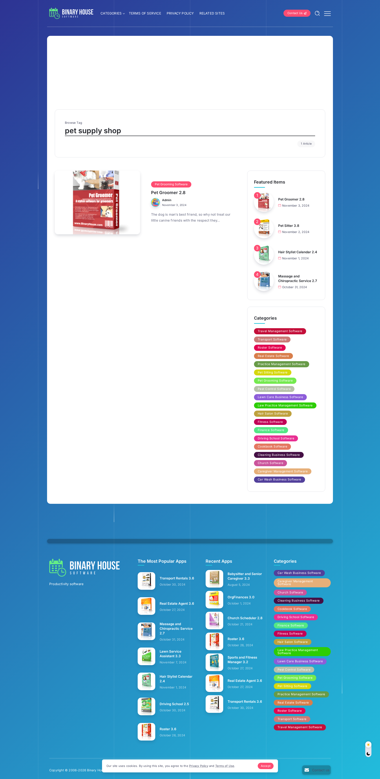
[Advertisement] (190, 76)
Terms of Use (224, 766)
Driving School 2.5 (174, 704)
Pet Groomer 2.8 (168, 192)
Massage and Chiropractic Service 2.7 (297, 278)
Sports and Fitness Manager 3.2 (242, 659)
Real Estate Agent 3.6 (177, 603)
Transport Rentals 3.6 (177, 578)
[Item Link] (97, 202)
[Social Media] (316, 770)
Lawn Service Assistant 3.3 (170, 653)
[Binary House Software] (71, 13)
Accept (265, 766)
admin (167, 200)
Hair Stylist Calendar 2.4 (297, 252)
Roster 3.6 (168, 729)
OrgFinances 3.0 (241, 597)
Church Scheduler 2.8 (245, 618)
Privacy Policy (198, 766)
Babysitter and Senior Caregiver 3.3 (245, 576)
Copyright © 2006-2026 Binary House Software (85, 770)
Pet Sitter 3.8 (288, 226)
